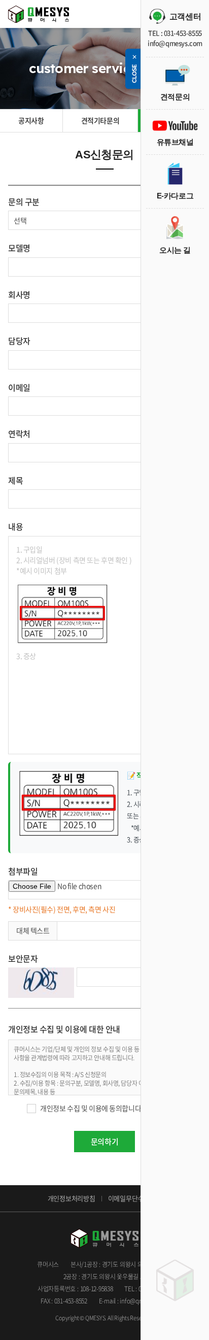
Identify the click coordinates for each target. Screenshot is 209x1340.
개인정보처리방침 (71, 1198)
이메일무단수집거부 (135, 1198)
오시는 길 (175, 250)
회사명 (19, 294)
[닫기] (134, 68)
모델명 (19, 248)
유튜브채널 (175, 142)
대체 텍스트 (32, 930)
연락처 (19, 433)
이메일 (19, 387)
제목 (15, 480)
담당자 (19, 340)
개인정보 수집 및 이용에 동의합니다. (91, 1108)
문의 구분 (24, 201)
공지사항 (31, 120)
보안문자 (23, 958)
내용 (15, 526)
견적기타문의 (100, 120)
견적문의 (175, 96)
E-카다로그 (175, 195)
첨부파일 (23, 871)
